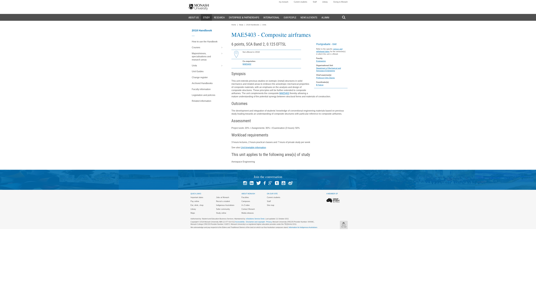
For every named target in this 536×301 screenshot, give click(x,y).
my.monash (283, 2)
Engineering (321, 61)
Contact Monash (248, 209)
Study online (221, 213)
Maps (193, 213)
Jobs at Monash (222, 197)
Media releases (247, 213)
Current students (300, 2)
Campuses (245, 201)
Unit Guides (198, 71)
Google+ (270, 183)
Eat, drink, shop (197, 205)
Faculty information (201, 89)
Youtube (283, 183)
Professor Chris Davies (325, 78)
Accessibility (240, 222)
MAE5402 (247, 64)
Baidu (290, 183)
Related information (201, 101)
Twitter (258, 183)
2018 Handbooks (252, 25)
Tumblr (277, 183)
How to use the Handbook (204, 41)
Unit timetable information (253, 147)
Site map (270, 205)
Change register (200, 77)
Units (194, 65)
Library (325, 2)
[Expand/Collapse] (221, 47)
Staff (315, 2)
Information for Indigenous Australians (303, 227)
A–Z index (245, 205)
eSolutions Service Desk (255, 219)
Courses (196, 47)
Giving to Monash (340, 2)
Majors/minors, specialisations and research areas (201, 56)
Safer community (223, 209)
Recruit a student (223, 201)
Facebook (265, 183)
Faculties (245, 197)
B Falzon (319, 85)
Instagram (245, 183)
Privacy (269, 222)
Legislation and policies (203, 95)
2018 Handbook (202, 30)
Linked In (251, 183)
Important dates (197, 197)
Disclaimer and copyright (255, 222)
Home (233, 25)
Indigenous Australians (225, 205)
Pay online (195, 201)
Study (241, 25)
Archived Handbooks (202, 83)
